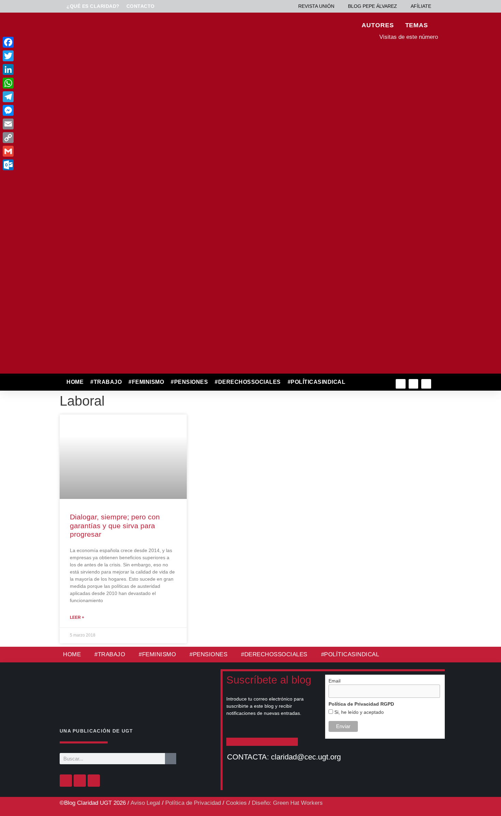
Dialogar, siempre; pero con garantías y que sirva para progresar (115, 525)
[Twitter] (414, 384)
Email (334, 681)
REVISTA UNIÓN (316, 6)
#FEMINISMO (146, 382)
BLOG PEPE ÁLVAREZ (372, 6)
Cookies (236, 803)
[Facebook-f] (401, 384)
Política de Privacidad (193, 803)
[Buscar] (170, 758)
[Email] (53, 124)
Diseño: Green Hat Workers (287, 803)
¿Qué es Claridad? (93, 6)
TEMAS (416, 25)
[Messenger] (53, 110)
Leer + (77, 617)
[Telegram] (53, 97)
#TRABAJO (106, 382)
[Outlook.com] (53, 165)
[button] (363, 382)
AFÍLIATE (421, 6)
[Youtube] (426, 384)
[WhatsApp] (53, 83)
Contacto (140, 6)
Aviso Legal (145, 803)
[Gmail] (53, 151)
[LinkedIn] (53, 69)
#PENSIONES (189, 382)
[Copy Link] (53, 137)
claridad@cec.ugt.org (306, 757)
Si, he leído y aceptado (358, 712)
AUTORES (378, 25)
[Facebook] (66, 780)
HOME (75, 382)
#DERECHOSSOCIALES (248, 382)
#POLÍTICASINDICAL (317, 382)
